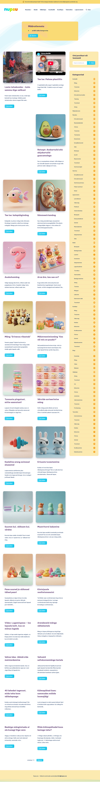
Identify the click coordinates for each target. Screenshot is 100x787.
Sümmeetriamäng (46, 215)
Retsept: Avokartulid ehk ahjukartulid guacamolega (50, 152)
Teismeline (69, 10)
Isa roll (75, 155)
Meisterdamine (78, 226)
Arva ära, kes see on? (48, 277)
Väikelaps (43, 10)
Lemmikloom (77, 199)
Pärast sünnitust (78, 187)
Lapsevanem (79, 10)
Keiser (75, 191)
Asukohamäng (12, 277)
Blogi (74, 350)
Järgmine (40, 760)
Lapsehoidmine (78, 266)
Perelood (76, 206)
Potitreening (77, 408)
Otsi (92, 63)
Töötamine (77, 135)
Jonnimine (76, 396)
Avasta (33, 35)
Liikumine (76, 294)
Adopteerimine (78, 234)
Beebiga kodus (78, 250)
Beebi (36, 10)
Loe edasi (10, 106)
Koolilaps (60, 10)
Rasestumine (77, 159)
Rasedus (28, 10)
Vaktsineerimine (78, 400)
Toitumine (76, 87)
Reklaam (76, 368)
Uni (75, 384)
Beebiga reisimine (78, 278)
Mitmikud (76, 151)
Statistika (76, 356)
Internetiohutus (78, 416)
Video (75, 364)
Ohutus (76, 127)
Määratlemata (76, 111)
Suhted (76, 222)
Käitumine (76, 91)
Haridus (76, 322)
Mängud (76, 290)
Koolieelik (52, 10)
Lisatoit (76, 254)
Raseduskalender (78, 123)
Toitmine (76, 286)
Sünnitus (75, 171)
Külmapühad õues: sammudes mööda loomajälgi (46, 693)
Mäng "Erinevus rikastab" (18, 336)
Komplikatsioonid (78, 143)
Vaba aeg (76, 203)
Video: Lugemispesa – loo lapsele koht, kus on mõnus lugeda (18, 626)
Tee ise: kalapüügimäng (17, 215)
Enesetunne (77, 139)
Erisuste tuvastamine (48, 462)
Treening (76, 99)
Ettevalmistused (78, 119)
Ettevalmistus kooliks (79, 95)
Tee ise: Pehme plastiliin (49, 79)
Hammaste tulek (78, 298)
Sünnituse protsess (79, 183)
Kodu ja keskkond (78, 218)
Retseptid (76, 214)
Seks (75, 147)
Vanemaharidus (78, 210)
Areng (75, 107)
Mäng (75, 83)
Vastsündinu (77, 274)
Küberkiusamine (78, 342)
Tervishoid (77, 103)
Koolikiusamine (78, 330)
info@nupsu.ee (62, 776)
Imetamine (77, 258)
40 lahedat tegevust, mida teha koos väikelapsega (15, 693)
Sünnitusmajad (78, 167)
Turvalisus (76, 270)
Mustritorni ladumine (48, 526)
